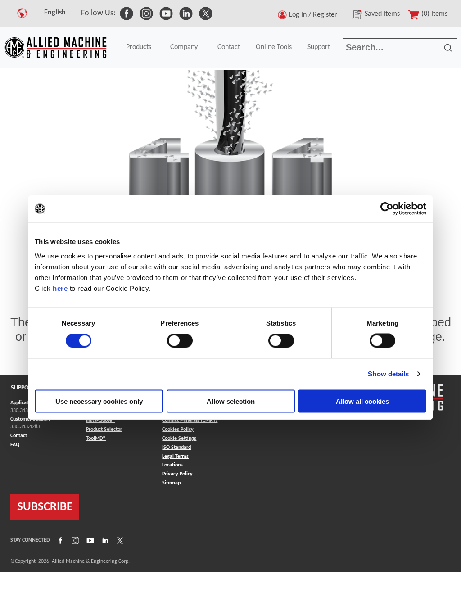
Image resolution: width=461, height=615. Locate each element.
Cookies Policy (178, 429)
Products (138, 47)
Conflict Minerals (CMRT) (189, 420)
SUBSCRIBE (44, 507)
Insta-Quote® (100, 420)
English (55, 12)
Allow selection (231, 401)
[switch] (180, 341)
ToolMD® (96, 438)
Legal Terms (175, 456)
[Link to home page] (55, 47)
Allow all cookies (362, 401)
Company (184, 47)
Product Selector (104, 429)
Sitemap (171, 483)
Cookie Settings (179, 438)
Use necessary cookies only (99, 401)
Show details (388, 374)
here (60, 288)
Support (318, 47)
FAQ (14, 445)
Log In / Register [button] (315, 14)
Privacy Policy (177, 474)
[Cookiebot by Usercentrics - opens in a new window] (387, 209)
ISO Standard (176, 447)
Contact (228, 47)
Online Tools (274, 47)
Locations (172, 465)
